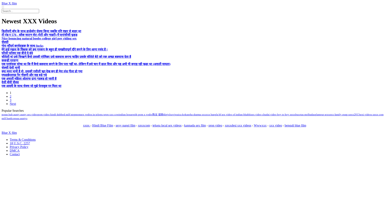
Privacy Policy (19, 147)
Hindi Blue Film (102, 125)
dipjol (167, 114)
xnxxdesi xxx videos (238, 125)
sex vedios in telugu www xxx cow (100, 114)
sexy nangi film (125, 125)
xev (172, 114)
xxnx (86, 125)
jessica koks (180, 114)
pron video (215, 125)
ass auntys (21, 118)
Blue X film (9, 3)
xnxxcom (144, 125)
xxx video (275, 125)
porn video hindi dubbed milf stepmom (59, 114)
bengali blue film (295, 125)
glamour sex (321, 114)
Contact (15, 154)
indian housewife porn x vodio (135, 114)
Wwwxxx (260, 125)
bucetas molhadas (305, 114)
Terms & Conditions (23, 139)
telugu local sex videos (167, 125)
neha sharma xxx (196, 114)
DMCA (15, 150)
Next (13, 103)
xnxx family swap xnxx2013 (344, 114)
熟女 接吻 (158, 114)
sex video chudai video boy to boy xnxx (273, 114)
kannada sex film (195, 125)
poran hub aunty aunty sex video (20, 114)
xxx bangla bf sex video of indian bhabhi (228, 114)
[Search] (3, 7)
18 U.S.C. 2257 (20, 143)
